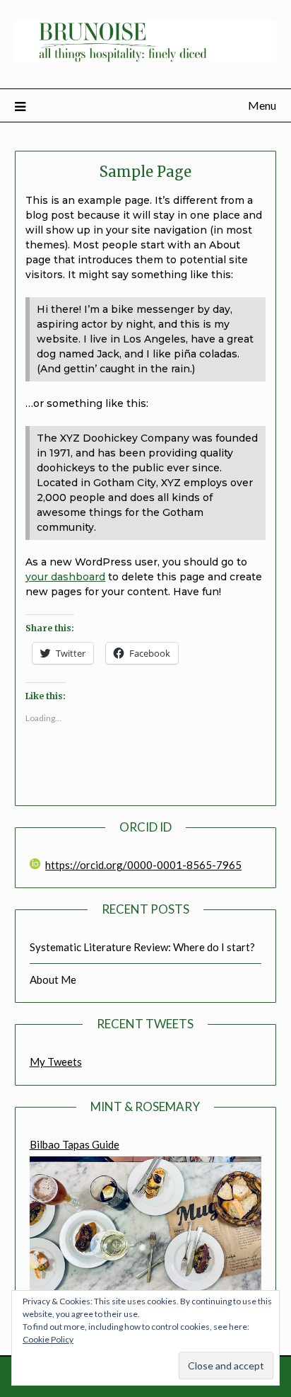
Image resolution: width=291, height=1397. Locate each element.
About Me (53, 979)
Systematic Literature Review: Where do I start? (142, 947)
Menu (262, 105)
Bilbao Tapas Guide (74, 1144)
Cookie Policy (48, 1339)
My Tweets (56, 1061)
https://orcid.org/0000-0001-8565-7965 (143, 864)
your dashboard (65, 576)
